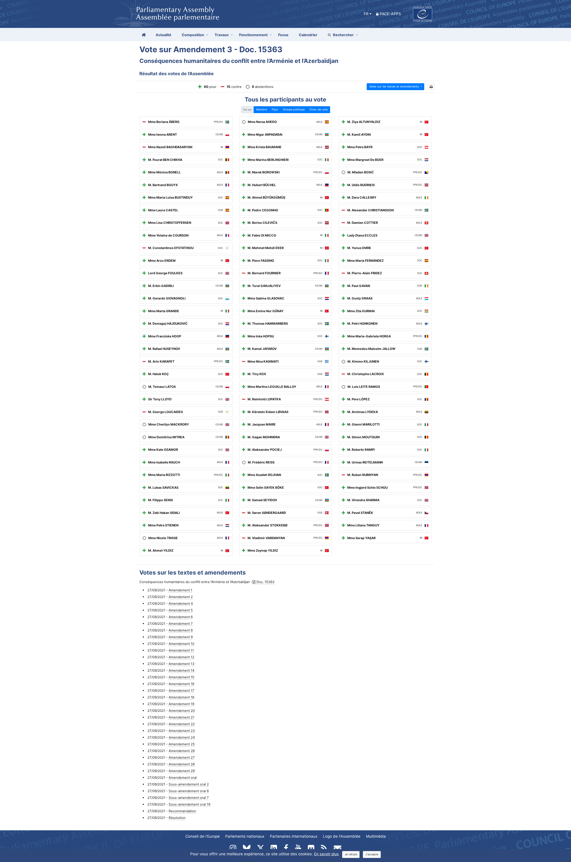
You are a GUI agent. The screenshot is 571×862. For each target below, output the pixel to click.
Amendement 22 (182, 724)
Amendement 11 (181, 650)
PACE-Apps (390, 14)
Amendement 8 (181, 630)
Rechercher (343, 35)
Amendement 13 (181, 664)
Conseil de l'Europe (202, 836)
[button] (431, 87)
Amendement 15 (181, 677)
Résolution (177, 818)
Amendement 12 (181, 657)
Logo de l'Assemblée (341, 836)
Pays (275, 109)
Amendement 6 (181, 617)
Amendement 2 (181, 597)
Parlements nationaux (244, 836)
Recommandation (182, 811)
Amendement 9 (181, 637)
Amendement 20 (182, 710)
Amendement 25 (182, 744)
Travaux (222, 35)
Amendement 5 (181, 610)
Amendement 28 (182, 764)
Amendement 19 (181, 704)
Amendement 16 (181, 684)
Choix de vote (318, 109)
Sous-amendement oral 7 (189, 798)
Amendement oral (183, 777)
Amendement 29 (182, 771)
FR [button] (366, 14)
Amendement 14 (181, 670)
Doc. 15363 (266, 582)
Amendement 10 (181, 644)
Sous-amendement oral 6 (189, 791)
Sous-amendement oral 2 (189, 784)
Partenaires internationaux (293, 836)
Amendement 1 (180, 590)
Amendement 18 (181, 697)
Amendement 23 (182, 731)
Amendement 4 (181, 603)
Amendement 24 (182, 737)
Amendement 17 (181, 690)
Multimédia (376, 836)
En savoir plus (326, 854)
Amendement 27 (182, 757)
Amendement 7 (181, 623)
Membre (261, 109)
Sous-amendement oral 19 (189, 804)
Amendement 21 (181, 717)
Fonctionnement (253, 35)
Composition (193, 35)
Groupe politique (294, 109)
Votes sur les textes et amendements (394, 86)
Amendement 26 (182, 751)
